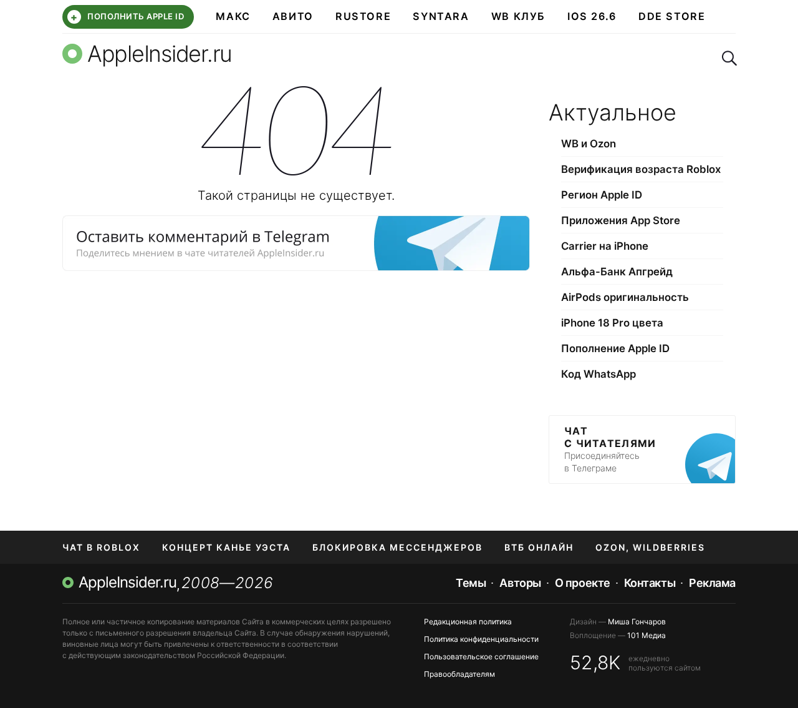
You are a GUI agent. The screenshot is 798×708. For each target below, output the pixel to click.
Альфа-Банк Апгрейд (617, 271)
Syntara (441, 16)
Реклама (712, 582)
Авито (293, 16)
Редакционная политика (468, 621)
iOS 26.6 (592, 16)
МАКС (233, 16)
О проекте (582, 582)
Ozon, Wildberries (650, 547)
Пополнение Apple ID (615, 348)
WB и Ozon (588, 143)
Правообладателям (459, 674)
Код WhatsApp (598, 374)
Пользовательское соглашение (481, 656)
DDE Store (672, 16)
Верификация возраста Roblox (641, 169)
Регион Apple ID (601, 195)
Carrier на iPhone (604, 246)
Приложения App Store (620, 220)
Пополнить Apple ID (127, 17)
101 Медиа (646, 635)
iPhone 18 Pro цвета (612, 323)
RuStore (363, 16)
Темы (471, 582)
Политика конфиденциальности (481, 639)
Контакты (649, 582)
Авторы (520, 582)
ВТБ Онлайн (539, 547)
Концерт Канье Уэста (226, 547)
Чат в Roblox (101, 547)
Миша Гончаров (637, 621)
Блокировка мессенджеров (397, 547)
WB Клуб (518, 16)
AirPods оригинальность (625, 297)
